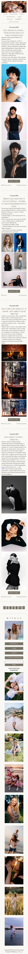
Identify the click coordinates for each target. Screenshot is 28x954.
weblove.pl (20, 951)
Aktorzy (5, 185)
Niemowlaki (10, 16)
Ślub (5, 14)
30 (20, 607)
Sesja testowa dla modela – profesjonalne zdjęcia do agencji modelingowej (14, 32)
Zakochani (13, 14)
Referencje (14, 643)
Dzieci (22, 14)
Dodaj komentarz (22, 185)
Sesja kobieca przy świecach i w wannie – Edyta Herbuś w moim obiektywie (14, 311)
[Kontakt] (18, 618)
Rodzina (10, 19)
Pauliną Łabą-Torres (20, 459)
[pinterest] (12, 618)
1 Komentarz (23, 295)
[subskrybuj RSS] (20, 618)
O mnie (14, 648)
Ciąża (20, 16)
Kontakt (14, 653)
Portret (18, 19)
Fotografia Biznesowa (14, 657)
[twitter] (15, 618)
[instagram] (7, 618)
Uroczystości (14, 21)
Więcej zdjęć (14, 182)
